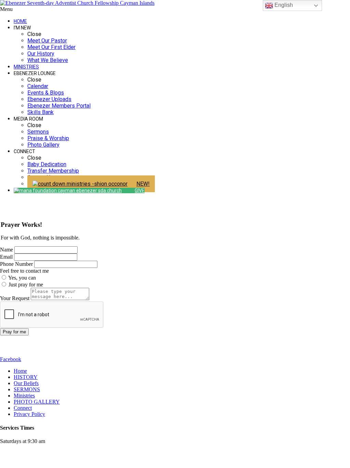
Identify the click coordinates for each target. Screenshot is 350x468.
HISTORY (26, 377)
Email (6, 257)
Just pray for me (25, 284)
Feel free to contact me (24, 271)
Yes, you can (21, 278)
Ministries (24, 395)
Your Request (14, 298)
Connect (23, 408)
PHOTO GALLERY (37, 402)
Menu (6, 9)
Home (20, 371)
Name (6, 250)
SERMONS (27, 389)
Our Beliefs (26, 383)
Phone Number (16, 264)
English (283, 5)
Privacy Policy (29, 414)
